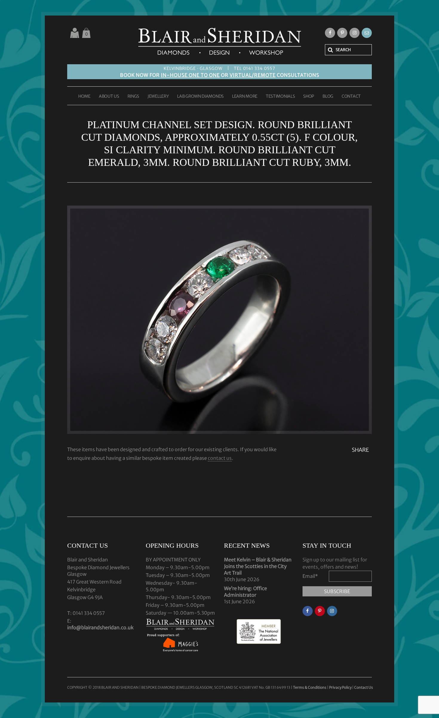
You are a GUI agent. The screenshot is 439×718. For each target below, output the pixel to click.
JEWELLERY (158, 96)
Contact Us (363, 687)
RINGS (133, 96)
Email (310, 576)
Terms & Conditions (310, 687)
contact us (220, 458)
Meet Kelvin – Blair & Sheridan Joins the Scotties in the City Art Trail (257, 566)
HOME (84, 96)
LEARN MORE (244, 96)
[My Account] (74, 33)
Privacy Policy (340, 687)
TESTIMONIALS (280, 96)
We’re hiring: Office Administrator (245, 591)
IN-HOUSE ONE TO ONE (190, 75)
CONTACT (351, 96)
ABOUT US (109, 96)
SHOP (308, 96)
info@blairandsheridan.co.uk (100, 627)
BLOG (328, 96)
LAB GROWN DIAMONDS (200, 96)
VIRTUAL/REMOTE (253, 75)
